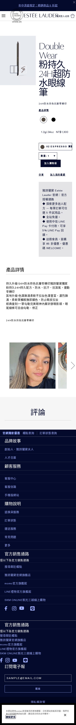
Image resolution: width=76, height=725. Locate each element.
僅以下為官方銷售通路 (20, 638)
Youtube (21, 608)
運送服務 (10, 529)
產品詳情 (44, 110)
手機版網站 (12, 495)
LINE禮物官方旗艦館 (13, 649)
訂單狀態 (10, 520)
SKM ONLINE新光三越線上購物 (20, 653)
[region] (38, 714)
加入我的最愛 (57, 174)
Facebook (7, 608)
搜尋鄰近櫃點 (9, 635)
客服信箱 (10, 487)
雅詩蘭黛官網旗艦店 (13, 640)
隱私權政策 (38, 702)
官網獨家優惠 (11, 433)
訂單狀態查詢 (48, 433)
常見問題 (10, 537)
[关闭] (65, 715)
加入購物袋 (50, 163)
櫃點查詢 (28, 433)
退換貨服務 (12, 512)
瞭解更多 (10, 717)
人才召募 (10, 458)
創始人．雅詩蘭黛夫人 (19, 449)
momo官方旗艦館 (11, 644)
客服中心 (10, 478)
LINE (32, 608)
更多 (8, 545)
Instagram (14, 608)
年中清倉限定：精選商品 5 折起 (38, 5)
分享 (41, 174)
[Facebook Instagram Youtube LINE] (38, 659)
